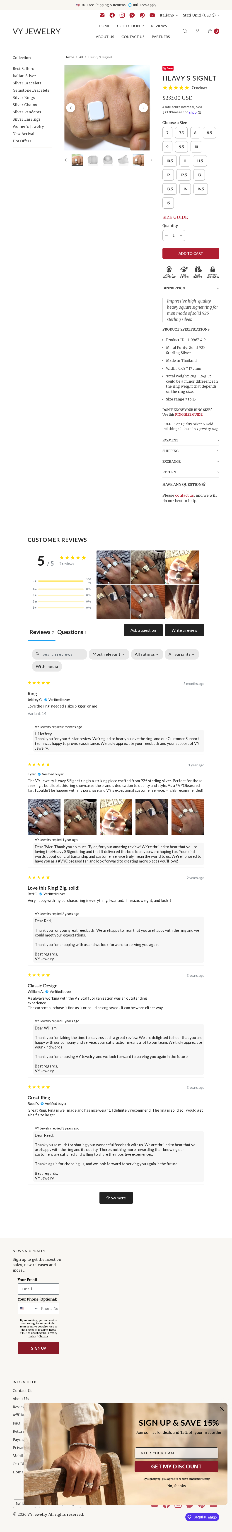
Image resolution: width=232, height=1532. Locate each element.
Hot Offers (22, 141)
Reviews (159, 26)
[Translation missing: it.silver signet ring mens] (77, 160)
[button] (190, 288)
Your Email (27, 1279)
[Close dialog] (221, 1408)
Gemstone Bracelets (31, 90)
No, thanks (176, 1486)
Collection (128, 26)
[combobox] (28, 1308)
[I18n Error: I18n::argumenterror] (108, 160)
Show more (116, 1197)
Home (104, 26)
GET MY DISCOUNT (176, 1466)
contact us (184, 495)
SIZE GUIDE (175, 217)
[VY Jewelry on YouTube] (152, 15)
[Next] (143, 107)
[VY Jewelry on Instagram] (122, 15)
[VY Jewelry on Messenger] (132, 15)
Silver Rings (24, 97)
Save (170, 68)
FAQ (16, 1423)
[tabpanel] (116, 926)
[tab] (72, 632)
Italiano (167, 15)
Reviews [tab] (41, 632)
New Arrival (23, 133)
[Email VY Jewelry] (102, 15)
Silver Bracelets (27, 83)
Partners (161, 36)
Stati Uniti (199, 15)
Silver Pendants (27, 112)
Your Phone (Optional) (37, 1299)
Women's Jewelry (28, 126)
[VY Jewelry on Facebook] (112, 15)
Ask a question (143, 630)
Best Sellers (23, 68)
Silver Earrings (27, 119)
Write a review (185, 630)
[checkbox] (47, 666)
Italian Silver (24, 76)
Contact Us (133, 36)
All (81, 57)
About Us (105, 36)
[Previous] (70, 107)
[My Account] (197, 31)
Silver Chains (25, 104)
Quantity (170, 225)
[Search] (185, 31)
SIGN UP (38, 1348)
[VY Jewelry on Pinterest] (142, 15)
